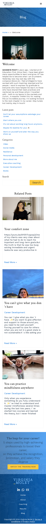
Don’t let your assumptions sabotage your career (22, 115)
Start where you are (12, 120)
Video (5, 144)
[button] (41, 4)
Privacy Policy (29, 521)
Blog (23, 513)
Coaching (23, 504)
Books (5, 171)
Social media (8, 148)
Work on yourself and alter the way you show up (21, 133)
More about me (10, 159)
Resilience (7, 152)
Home (5, 32)
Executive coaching (12, 163)
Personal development (13, 156)
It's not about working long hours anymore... (23, 124)
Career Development (12, 167)
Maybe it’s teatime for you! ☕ (16, 128)
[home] (8, 3)
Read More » (10, 262)
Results (23, 509)
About (23, 500)
